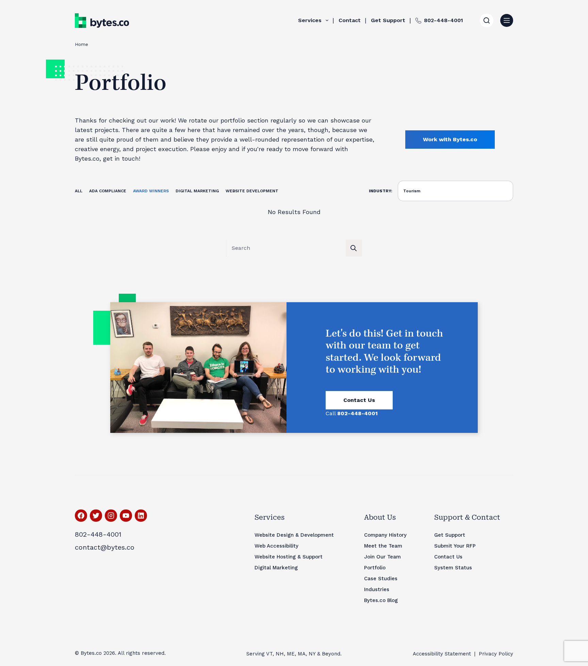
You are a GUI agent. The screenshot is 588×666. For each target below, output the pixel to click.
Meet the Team (383, 546)
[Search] (486, 20)
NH (280, 654)
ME (291, 654)
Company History (385, 535)
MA (302, 654)
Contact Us (359, 400)
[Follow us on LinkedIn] (141, 515)
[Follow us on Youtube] (126, 515)
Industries (376, 589)
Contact (350, 20)
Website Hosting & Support (289, 557)
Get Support (388, 20)
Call (352, 413)
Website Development (252, 191)
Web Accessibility (276, 546)
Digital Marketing (197, 191)
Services (310, 20)
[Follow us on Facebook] (81, 515)
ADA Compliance (107, 191)
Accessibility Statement (442, 654)
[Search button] (353, 248)
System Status (453, 568)
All (78, 191)
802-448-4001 (443, 20)
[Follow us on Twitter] (96, 515)
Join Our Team (382, 557)
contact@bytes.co (104, 547)
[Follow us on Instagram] (111, 515)
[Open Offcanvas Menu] (506, 20)
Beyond (331, 654)
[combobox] (286, 248)
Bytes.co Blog (381, 600)
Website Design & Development (294, 535)
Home (81, 44)
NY (312, 654)
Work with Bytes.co (450, 139)
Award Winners (151, 191)
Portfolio (375, 568)
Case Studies (380, 578)
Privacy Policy (496, 654)
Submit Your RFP (455, 546)
